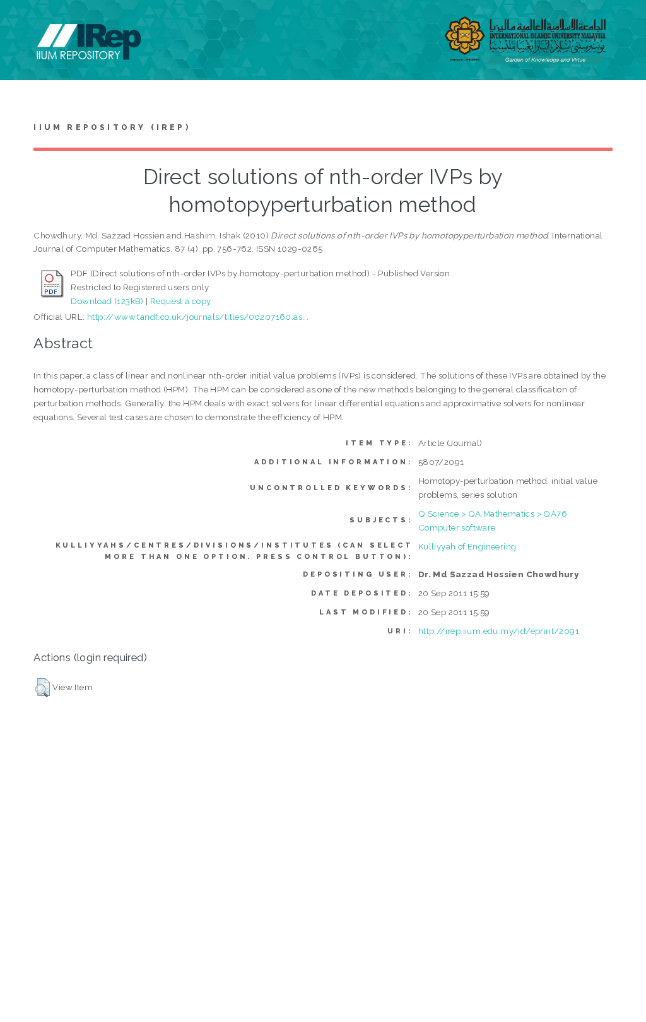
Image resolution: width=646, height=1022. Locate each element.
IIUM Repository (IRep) (111, 127)
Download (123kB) (107, 301)
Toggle (22, 23)
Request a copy (180, 301)
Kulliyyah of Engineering (467, 546)
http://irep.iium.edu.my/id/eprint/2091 (498, 631)
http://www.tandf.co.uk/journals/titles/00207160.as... (197, 317)
